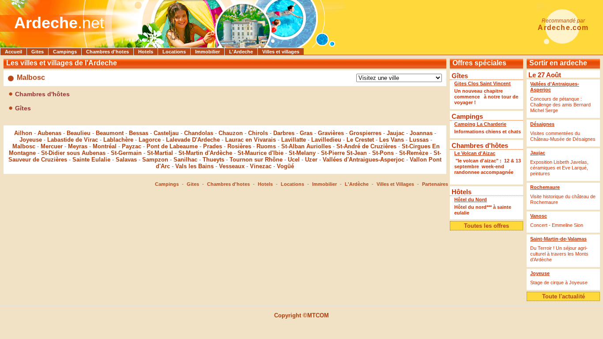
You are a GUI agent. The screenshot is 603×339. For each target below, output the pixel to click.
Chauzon (231, 133)
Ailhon (23, 133)
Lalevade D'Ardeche (193, 139)
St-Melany (302, 153)
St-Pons (383, 153)
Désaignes (542, 124)
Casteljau (166, 133)
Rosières (239, 146)
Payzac (131, 146)
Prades (212, 146)
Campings (65, 51)
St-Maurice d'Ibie (260, 153)
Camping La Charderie (480, 124)
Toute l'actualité (563, 296)
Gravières (331, 133)
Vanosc (538, 215)
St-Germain (126, 153)
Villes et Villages (395, 184)
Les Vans (391, 139)
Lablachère (118, 139)
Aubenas (49, 133)
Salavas (126, 159)
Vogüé (285, 166)
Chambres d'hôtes (480, 145)
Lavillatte (293, 139)
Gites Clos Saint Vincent (482, 83)
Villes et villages (280, 51)
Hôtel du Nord (470, 199)
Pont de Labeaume (172, 146)
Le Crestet (360, 139)
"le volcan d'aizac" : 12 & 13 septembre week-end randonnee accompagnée (487, 169)
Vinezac (260, 166)
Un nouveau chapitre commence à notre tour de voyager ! (486, 96)
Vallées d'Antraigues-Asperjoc (363, 159)
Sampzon (155, 159)
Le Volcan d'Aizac (474, 153)
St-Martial (160, 153)
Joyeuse (30, 139)
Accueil (13, 51)
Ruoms (266, 146)
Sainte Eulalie (91, 159)
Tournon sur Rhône (256, 159)
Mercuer (52, 146)
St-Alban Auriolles (306, 146)
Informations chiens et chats (487, 131)
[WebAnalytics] (301, 330)
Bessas (138, 133)
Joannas (421, 133)
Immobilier (207, 51)
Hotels (145, 51)
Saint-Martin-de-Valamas (558, 238)
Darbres (283, 133)
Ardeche (46, 23)
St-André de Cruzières (366, 146)
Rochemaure (545, 187)
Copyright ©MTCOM (301, 315)
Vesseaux (232, 166)
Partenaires (435, 184)
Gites (37, 51)
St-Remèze (413, 153)
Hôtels (461, 192)
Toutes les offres (486, 225)
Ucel (294, 159)
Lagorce (150, 139)
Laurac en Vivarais (250, 139)
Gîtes (460, 75)
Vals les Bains (194, 166)
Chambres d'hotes (107, 51)
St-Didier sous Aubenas (73, 153)
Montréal (105, 146)
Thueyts (213, 159)
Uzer (311, 159)
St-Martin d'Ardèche (205, 153)
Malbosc (23, 146)
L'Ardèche (357, 184)
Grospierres (365, 133)
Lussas (419, 139)
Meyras (77, 146)
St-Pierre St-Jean (344, 153)
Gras (306, 133)
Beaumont (110, 133)
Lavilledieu (326, 139)
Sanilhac (185, 159)
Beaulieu (78, 133)
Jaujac (395, 133)
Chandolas (198, 133)
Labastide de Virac (72, 139)
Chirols (258, 133)
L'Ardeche (241, 51)
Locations (174, 51)
